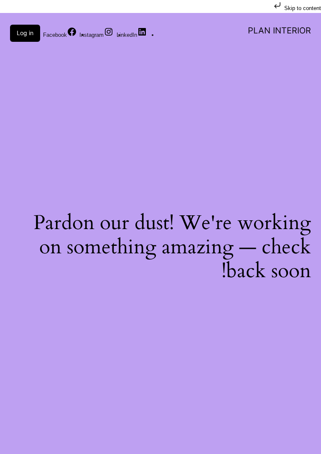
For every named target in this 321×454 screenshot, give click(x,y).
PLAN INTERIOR (279, 31)
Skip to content (302, 8)
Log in (25, 32)
